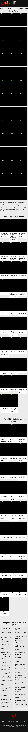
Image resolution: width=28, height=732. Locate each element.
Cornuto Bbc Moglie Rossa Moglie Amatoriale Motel (6, 688)
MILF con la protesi (13, 204)
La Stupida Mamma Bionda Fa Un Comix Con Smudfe (20, 687)
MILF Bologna (18, 675)
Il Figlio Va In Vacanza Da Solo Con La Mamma (20, 696)
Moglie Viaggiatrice (20, 652)
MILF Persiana (18, 655)
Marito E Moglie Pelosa (6, 680)
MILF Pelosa (18, 657)
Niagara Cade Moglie (6, 699)
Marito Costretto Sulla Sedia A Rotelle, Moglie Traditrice (21, 704)
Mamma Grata (4, 665)
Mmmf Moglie (4, 635)
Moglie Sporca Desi (6, 632)
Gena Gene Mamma (20, 700)
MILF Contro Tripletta (20, 668)
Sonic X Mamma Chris (20, 692)
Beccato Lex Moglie (6, 641)
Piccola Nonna (4, 693)
